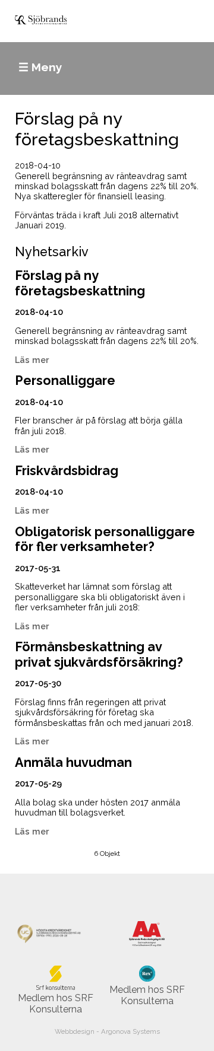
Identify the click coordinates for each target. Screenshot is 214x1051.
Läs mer (32, 360)
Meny (47, 67)
